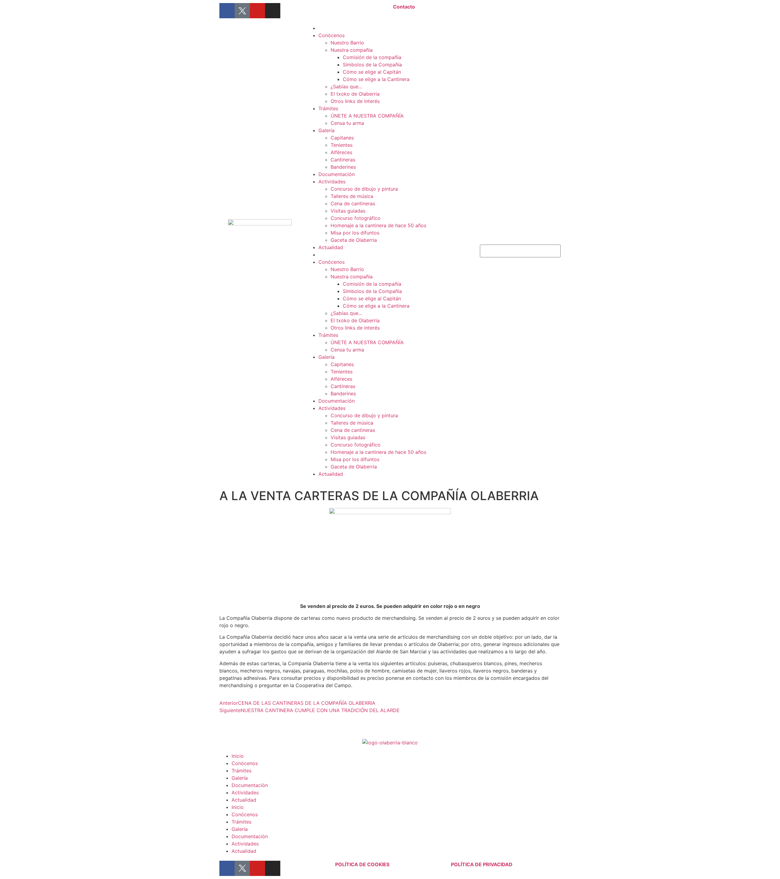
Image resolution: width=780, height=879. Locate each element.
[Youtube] (257, 10)
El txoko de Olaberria (355, 94)
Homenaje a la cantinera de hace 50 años (378, 225)
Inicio (238, 756)
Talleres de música (352, 196)
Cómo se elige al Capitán (372, 72)
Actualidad (330, 247)
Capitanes (342, 138)
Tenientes (342, 145)
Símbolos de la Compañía (372, 65)
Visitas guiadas (348, 211)
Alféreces (341, 152)
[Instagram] (272, 10)
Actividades (332, 181)
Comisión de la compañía (372, 57)
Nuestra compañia (352, 50)
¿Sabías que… (346, 86)
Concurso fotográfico (356, 218)
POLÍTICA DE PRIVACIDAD (481, 864)
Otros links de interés (355, 101)
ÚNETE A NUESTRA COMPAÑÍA (367, 116)
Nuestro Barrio (347, 43)
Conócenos (331, 35)
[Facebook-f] (227, 10)
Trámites (328, 108)
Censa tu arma (347, 123)
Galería (326, 130)
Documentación (336, 174)
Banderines (343, 167)
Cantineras (343, 160)
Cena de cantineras (353, 203)
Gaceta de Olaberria (354, 240)
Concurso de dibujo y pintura (364, 189)
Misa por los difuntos (355, 233)
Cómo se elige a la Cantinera (376, 79)
